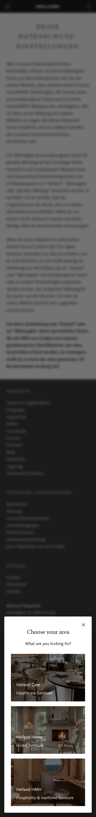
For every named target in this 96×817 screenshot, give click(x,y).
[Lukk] (83, 624)
